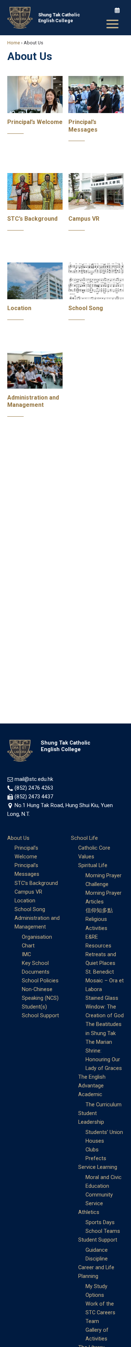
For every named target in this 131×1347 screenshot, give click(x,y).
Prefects (96, 1158)
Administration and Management (33, 401)
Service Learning (97, 1167)
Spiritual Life (92, 865)
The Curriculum (104, 1104)
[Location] (35, 280)
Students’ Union (104, 1132)
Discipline (97, 1258)
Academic (90, 1094)
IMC (26, 954)
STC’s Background (32, 218)
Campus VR (83, 218)
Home (13, 42)
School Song (85, 308)
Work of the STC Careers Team (100, 1312)
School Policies (40, 980)
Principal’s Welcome (35, 122)
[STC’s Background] (35, 191)
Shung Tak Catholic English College (59, 17)
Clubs (92, 1149)
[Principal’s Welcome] (35, 94)
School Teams (103, 1231)
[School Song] (96, 280)
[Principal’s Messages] (96, 94)
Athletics (88, 1212)
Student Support (97, 1239)
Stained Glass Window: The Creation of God (105, 1007)
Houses (95, 1141)
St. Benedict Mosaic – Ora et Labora (105, 981)
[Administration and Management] (35, 369)
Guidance (97, 1250)
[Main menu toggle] (112, 24)
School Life (84, 838)
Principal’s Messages (83, 126)
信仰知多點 (99, 910)
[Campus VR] (96, 191)
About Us (18, 838)
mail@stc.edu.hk (34, 779)
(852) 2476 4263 (34, 788)
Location (19, 308)
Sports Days (100, 1222)
